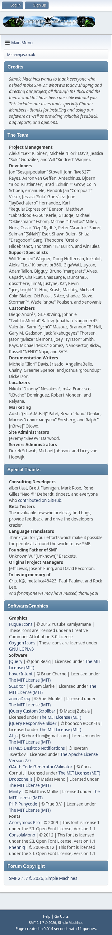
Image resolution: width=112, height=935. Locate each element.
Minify (15, 791)
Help (46, 916)
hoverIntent (21, 674)
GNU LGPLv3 (21, 649)
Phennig (17, 847)
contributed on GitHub (39, 500)
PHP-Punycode (23, 804)
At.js (13, 736)
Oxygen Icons (22, 643)
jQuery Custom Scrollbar (32, 711)
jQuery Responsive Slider (33, 723)
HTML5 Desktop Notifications (37, 748)
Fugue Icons (20, 624)
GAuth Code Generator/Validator (40, 767)
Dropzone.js (20, 779)
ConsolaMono (22, 835)
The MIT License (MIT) (30, 680)
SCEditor (17, 686)
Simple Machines (61, 878)
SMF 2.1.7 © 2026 (26, 878)
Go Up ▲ (61, 916)
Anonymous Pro (24, 822)
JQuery (15, 661)
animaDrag (19, 698)
